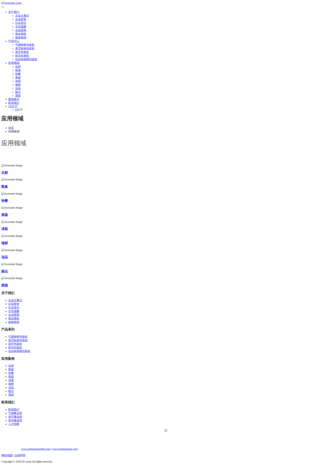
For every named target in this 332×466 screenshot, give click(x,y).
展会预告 (20, 33)
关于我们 (13, 12)
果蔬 (18, 77)
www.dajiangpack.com (65, 448)
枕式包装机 (22, 55)
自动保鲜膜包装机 (26, 59)
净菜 (18, 81)
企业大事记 (22, 15)
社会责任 (20, 22)
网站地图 (6, 455)
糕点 (18, 92)
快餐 (18, 73)
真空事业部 (15, 416)
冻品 (18, 88)
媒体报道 (20, 37)
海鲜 (18, 84)
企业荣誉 (20, 19)
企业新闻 (20, 30)
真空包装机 (22, 52)
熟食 (18, 70)
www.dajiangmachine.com (35, 448)
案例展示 (13, 99)
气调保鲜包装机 (25, 44)
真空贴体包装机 (25, 48)
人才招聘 (13, 424)
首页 (11, 127)
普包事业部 (15, 420)
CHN (11, 106)
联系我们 (13, 102)
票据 (18, 95)
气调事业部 (15, 413)
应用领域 (13, 62)
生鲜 (18, 66)
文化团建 (20, 26)
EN (17, 109)
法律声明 (19, 455)
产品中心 (13, 41)
